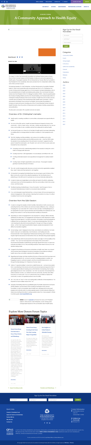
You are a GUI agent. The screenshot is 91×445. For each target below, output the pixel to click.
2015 (64, 116)
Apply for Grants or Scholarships (15, 414)
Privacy (72, 442)
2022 (64, 96)
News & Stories (39, 1)
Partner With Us (10, 417)
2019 (64, 104)
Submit (66, 46)
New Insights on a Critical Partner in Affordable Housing (46, 330)
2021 (64, 99)
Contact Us (57, 1)
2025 (64, 88)
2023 (64, 93)
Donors (53, 6)
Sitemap (66, 442)
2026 (64, 85)
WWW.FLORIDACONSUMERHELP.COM (49, 431)
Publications (49, 1)
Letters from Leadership (68, 66)
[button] (17, 57)
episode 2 (31, 299)
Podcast (65, 69)
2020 (64, 102)
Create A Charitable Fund (13, 412)
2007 (64, 124)
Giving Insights (66, 61)
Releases (65, 75)
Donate (87, 1)
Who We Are (10, 419)
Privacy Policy (50, 437)
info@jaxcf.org (76, 418)
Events (64, 58)
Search (65, 1)
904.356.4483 (76, 420)
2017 (64, 110)
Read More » (13, 379)
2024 (64, 90)
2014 (64, 118)
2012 (64, 121)
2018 (64, 107)
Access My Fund (77, 1)
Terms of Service (58, 437)
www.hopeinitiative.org (26, 294)
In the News (66, 63)
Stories (64, 77)
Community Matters (68, 55)
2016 (64, 113)
